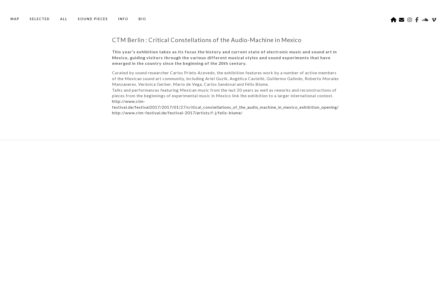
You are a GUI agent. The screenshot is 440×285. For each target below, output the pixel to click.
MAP (14, 19)
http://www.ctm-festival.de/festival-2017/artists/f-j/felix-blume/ (177, 112)
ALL (63, 19)
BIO (142, 19)
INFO (123, 19)
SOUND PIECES (93, 19)
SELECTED (40, 19)
